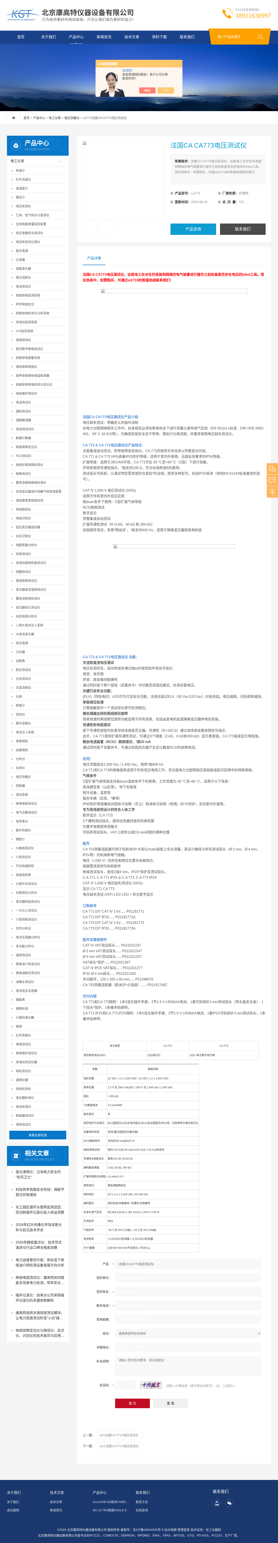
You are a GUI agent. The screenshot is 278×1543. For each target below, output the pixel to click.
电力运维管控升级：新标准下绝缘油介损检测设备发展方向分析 (40, 1262)
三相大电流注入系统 (29, 625)
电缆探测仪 (23, 340)
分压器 (20, 652)
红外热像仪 (23, 1035)
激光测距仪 (23, 277)
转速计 (20, 170)
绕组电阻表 (23, 875)
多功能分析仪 (25, 946)
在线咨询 (142, 1510)
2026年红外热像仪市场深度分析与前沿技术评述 (39, 1227)
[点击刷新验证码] (151, 1385)
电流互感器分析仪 (28, 937)
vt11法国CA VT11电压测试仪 (118, 1435)
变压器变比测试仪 (28, 607)
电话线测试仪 (25, 429)
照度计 (20, 705)
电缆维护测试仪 (26, 393)
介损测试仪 (23, 857)
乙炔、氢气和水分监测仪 (32, 215)
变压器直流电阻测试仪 (31, 589)
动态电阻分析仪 (26, 616)
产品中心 (76, 37)
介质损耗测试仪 (26, 919)
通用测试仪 (23, 955)
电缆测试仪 (23, 1124)
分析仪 (20, 759)
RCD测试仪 (23, 456)
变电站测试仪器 (26, 1062)
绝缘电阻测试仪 (26, 803)
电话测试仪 (23, 402)
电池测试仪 (23, 286)
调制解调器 (23, 420)
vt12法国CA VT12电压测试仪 (119, 1446)
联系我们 (187, 37)
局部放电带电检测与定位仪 (34, 384)
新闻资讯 (104, 37)
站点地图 (170, 1529)
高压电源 (22, 643)
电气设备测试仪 (26, 812)
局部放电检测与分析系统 (32, 313)
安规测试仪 (23, 554)
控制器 (20, 785)
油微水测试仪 (25, 982)
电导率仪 (22, 821)
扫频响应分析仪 (26, 892)
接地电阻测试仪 (26, 580)
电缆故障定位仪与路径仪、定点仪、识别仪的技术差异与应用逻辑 (40, 1333)
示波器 (20, 259)
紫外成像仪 (23, 723)
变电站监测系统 (26, 322)
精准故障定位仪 (26, 447)
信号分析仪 (23, 928)
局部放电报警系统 (28, 357)
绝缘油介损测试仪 (28, 964)
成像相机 (22, 750)
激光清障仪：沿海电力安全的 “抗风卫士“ (38, 1174)
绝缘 (19, 1026)
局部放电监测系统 (28, 295)
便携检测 (22, 1008)
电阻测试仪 (23, 1044)
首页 (21, 37)
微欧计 (20, 839)
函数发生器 (23, 268)
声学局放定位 (25, 304)
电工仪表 (55, 118)
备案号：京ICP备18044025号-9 (142, 1529)
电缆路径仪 (23, 509)
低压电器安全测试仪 (29, 233)
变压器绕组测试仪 (28, 901)
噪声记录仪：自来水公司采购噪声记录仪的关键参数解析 (40, 1297)
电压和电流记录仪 (28, 242)
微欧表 (20, 999)
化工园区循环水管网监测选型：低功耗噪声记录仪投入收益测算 (40, 1209)
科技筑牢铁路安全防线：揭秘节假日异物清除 (40, 1192)
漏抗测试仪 (23, 411)
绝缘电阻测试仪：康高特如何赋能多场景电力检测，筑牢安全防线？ (40, 1281)
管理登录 (183, 1529)
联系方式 (142, 1502)
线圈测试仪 (23, 571)
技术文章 (131, 37)
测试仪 (20, 714)
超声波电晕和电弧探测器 (32, 375)
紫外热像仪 (23, 830)
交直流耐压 (23, 687)
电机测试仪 (23, 1071)
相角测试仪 (23, 473)
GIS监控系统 (24, 331)
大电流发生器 (25, 634)
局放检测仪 (23, 1088)
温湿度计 (22, 188)
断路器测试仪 (25, 1115)
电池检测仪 (23, 1106)
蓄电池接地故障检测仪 (31, 482)
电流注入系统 (25, 732)
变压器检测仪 (25, 1097)
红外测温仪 (23, 179)
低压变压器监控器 (28, 527)
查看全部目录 (38, 1135)
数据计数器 (23, 438)
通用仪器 (22, 1080)
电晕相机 (22, 741)
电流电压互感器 (26, 990)
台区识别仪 (23, 536)
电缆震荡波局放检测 (29, 500)
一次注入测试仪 (26, 910)
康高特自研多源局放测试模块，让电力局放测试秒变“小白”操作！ (40, 1316)
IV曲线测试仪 (25, 848)
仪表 (19, 696)
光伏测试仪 (23, 678)
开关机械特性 (25, 866)
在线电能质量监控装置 (31, 224)
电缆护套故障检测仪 (29, 464)
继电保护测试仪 (26, 1053)
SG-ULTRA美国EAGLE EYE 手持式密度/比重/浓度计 (112, 1510)
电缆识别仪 (23, 518)
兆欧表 (20, 661)
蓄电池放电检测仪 (28, 598)
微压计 (20, 197)
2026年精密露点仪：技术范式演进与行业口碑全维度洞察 (39, 1245)
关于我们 (48, 37)
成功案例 (13, 1510)
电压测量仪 (71, 118)
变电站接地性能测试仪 (31, 562)
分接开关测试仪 (26, 883)
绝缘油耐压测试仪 (28, 973)
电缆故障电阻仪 (26, 366)
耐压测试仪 (23, 669)
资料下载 (159, 37)
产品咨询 (193, 229)
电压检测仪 (23, 206)
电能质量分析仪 (26, 545)
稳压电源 (22, 250)
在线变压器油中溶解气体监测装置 (38, 491)
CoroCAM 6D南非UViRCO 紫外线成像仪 (112, 1502)
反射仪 (20, 768)
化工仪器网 (213, 1529)
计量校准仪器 (25, 1017)
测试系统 (22, 794)
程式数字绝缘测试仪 (29, 349)
